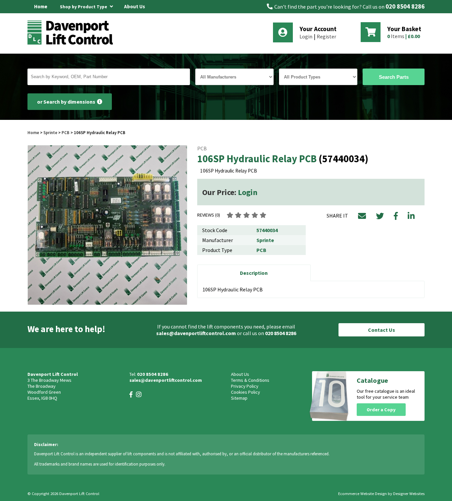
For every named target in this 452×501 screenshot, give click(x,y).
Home (40, 6)
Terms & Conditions (250, 380)
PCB (65, 132)
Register (326, 36)
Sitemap (239, 398)
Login (305, 36)
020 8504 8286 (405, 6)
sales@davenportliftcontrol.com (196, 333)
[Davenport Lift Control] (72, 43)
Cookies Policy (245, 392)
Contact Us (381, 329)
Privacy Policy (244, 386)
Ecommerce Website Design (362, 493)
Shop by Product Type (84, 7)
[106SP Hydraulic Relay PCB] (107, 225)
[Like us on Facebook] (131, 394)
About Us (134, 6)
